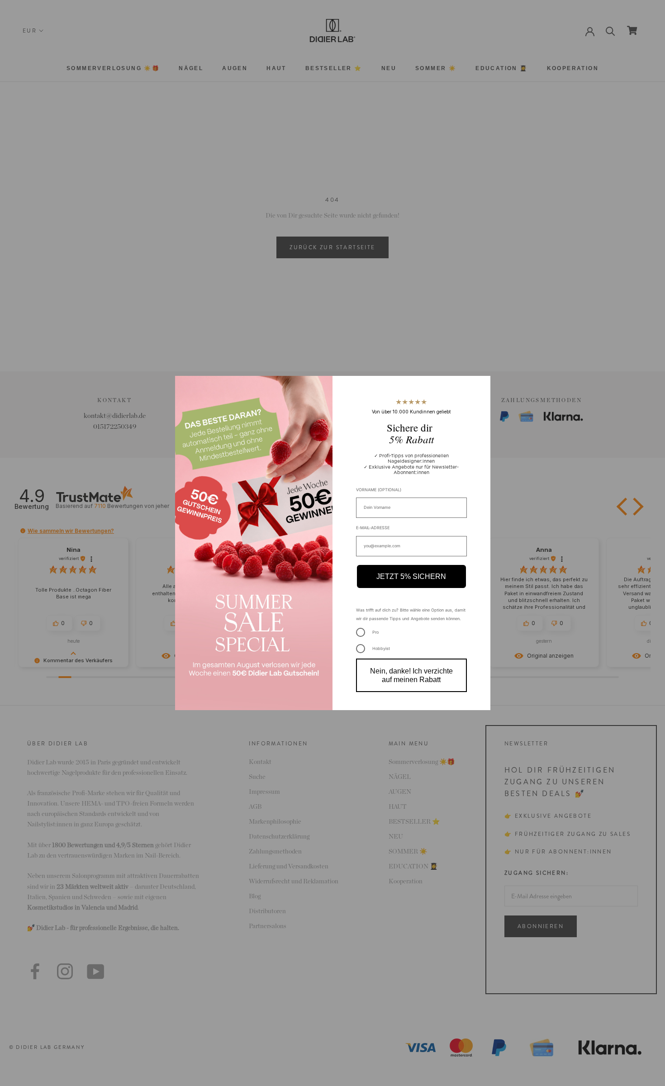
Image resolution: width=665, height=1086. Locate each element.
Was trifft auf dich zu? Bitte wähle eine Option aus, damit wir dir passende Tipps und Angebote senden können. (411, 614)
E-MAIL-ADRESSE (373, 527)
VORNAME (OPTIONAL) (378, 489)
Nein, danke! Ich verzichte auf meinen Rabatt (411, 675)
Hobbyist (381, 648)
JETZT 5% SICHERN (411, 576)
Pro (375, 632)
